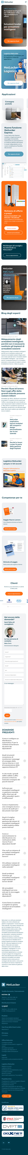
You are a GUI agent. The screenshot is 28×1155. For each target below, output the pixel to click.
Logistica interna (6, 1068)
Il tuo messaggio (9, 683)
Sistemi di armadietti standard (10, 1018)
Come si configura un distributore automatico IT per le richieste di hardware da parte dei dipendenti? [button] (10, 743)
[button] (26, 2)
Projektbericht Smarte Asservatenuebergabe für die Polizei (12, 1085)
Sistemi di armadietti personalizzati (12, 1020)
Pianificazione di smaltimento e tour (12, 1070)
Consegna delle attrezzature (10, 1051)
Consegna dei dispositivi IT (9, 1049)
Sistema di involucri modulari (10, 1021)
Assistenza (5, 1023)
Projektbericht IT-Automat (9, 1083)
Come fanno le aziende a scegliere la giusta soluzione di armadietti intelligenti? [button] (11, 905)
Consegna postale (7, 1042)
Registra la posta (6, 1066)
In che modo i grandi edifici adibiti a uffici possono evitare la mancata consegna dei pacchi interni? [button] (11, 777)
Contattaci (5, 1035)
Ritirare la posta (6, 1073)
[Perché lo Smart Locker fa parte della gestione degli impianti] (14, 444)
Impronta (4, 1057)
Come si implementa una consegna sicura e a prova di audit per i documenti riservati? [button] (10, 807)
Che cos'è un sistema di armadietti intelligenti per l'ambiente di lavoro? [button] (11, 853)
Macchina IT (5, 1029)
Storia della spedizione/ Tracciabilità (12, 1075)
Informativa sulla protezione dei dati (12, 1059)
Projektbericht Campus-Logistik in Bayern (13, 1081)
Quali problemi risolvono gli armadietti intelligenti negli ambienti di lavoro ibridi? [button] (10, 877)
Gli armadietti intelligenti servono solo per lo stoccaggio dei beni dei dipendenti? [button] (11, 892)
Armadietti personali (7, 1048)
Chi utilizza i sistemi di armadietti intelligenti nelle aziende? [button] (10, 865)
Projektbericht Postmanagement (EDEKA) (13, 1088)
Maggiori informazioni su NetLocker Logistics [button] (11, 469)
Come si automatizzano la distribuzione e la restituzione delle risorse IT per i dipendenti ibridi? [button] (9, 839)
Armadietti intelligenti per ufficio (9, 336)
